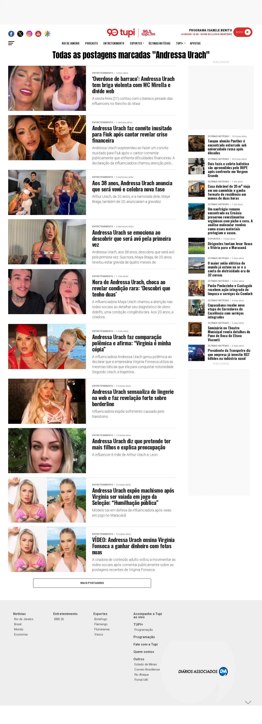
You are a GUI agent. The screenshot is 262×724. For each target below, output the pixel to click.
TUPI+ (138, 624)
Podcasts (91, 43)
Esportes (136, 43)
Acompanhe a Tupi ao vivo (147, 615)
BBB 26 (59, 619)
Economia (21, 634)
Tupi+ (179, 43)
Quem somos (143, 652)
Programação (143, 630)
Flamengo (101, 624)
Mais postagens (92, 582)
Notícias (19, 614)
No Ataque (141, 674)
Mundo (18, 629)
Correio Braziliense (147, 669)
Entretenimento (113, 43)
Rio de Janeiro (70, 43)
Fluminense (102, 629)
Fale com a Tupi (145, 644)
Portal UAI (141, 680)
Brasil (17, 624)
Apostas (195, 43)
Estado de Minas (145, 664)
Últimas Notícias (159, 43)
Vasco (98, 634)
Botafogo (100, 619)
